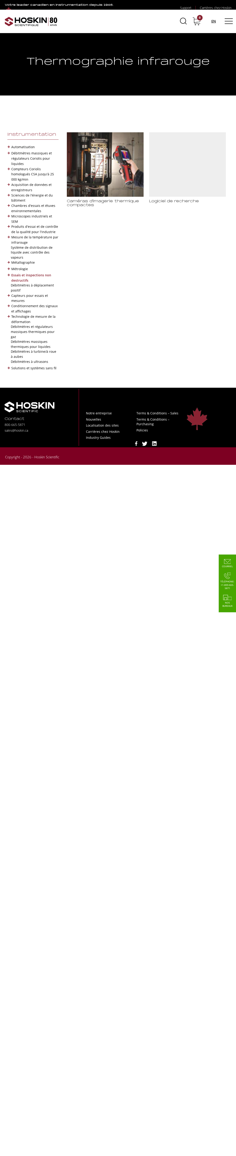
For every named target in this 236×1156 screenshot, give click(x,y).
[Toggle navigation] (228, 21)
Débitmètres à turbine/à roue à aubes (33, 354)
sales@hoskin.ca (16, 430)
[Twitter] (145, 443)
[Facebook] (136, 443)
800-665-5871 (15, 424)
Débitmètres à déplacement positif (32, 287)
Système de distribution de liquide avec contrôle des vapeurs (32, 252)
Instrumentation (31, 134)
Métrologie (19, 269)
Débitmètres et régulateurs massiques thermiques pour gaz (33, 331)
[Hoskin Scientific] (31, 21)
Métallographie (23, 262)
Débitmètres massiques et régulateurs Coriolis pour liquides (31, 158)
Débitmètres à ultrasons (29, 361)
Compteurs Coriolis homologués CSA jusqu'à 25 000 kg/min (32, 174)
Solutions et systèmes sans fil (33, 368)
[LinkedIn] (154, 443)
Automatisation (23, 147)
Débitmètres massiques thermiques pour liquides (30, 344)
